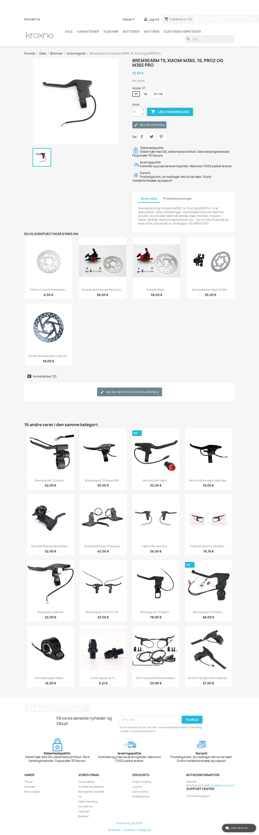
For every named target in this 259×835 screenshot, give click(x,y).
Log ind (137, 786)
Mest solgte (32, 791)
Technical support (198, 796)
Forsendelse (86, 782)
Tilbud (28, 782)
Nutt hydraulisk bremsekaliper (155, 678)
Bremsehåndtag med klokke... (50, 546)
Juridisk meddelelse (91, 786)
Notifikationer (141, 796)
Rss (217, 18)
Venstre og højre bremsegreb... (208, 678)
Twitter (210, 18)
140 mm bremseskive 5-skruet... (48, 356)
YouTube (224, 18)
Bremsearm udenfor (50, 612)
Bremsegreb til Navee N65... (103, 480)
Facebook (201, 18)
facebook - (115, 830)
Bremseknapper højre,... (50, 678)
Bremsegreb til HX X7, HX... (103, 612)
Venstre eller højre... (155, 480)
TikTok (86, 708)
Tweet (151, 136)
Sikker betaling (87, 801)
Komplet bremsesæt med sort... (102, 289)
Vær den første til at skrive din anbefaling (132, 392)
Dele (69, 31)
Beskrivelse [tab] (149, 199)
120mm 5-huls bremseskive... (48, 289)
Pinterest (232, 18)
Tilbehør (111, 31)
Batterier (131, 31)
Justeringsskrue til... (103, 678)
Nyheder (30, 786)
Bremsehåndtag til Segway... (103, 546)
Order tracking (141, 782)
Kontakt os (32, 19)
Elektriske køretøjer (182, 31)
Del (142, 136)
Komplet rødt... (156, 289)
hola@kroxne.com (222, 785)
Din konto (140, 775)
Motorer (151, 31)
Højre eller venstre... (155, 546)
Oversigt (83, 811)
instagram (144, 830)
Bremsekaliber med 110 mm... (210, 289)
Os (80, 796)
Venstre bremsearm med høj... (208, 480)
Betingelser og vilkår (91, 791)
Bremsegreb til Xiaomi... (50, 480)
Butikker (83, 816)
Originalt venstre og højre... (208, 546)
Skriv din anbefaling (152, 125)
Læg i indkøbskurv (170, 111)
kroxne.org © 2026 (129, 823)
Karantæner (88, 31)
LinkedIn (249, 18)
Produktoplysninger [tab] (177, 199)
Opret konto (140, 791)
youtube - (130, 830)
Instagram (241, 18)
